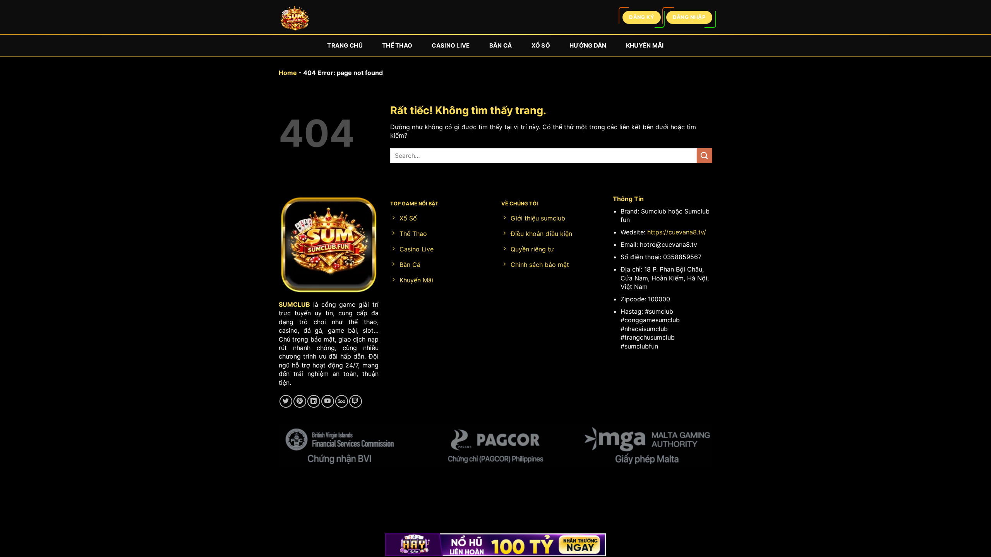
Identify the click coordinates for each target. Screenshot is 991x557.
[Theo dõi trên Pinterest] (299, 401)
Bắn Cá (500, 45)
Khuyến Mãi (645, 45)
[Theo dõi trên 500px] (341, 401)
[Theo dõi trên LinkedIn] (313, 401)
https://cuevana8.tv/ (676, 232)
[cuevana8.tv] (294, 19)
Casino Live (451, 45)
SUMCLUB (294, 304)
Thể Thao (397, 45)
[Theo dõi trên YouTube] (327, 401)
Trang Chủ (345, 45)
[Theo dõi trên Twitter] (285, 401)
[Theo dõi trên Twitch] (355, 401)
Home (288, 73)
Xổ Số (541, 45)
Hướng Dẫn (588, 45)
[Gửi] (704, 155)
